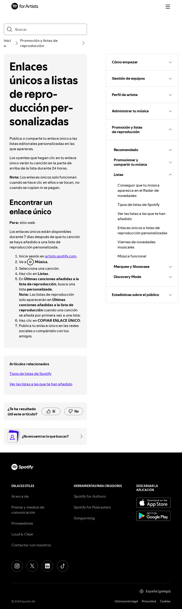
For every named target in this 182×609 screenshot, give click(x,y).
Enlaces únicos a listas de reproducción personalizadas (142, 230)
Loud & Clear (22, 534)
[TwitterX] (32, 566)
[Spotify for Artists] (24, 7)
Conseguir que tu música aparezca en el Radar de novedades (138, 190)
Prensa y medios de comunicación (27, 510)
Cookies (165, 601)
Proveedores (22, 523)
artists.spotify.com (60, 256)
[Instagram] (17, 566)
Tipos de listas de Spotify (30, 373)
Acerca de (20, 496)
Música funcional (132, 256)
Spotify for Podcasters (92, 507)
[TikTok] (62, 566)
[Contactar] (80, 436)
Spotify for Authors (90, 496)
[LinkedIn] (47, 566)
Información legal (126, 601)
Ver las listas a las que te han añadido (40, 384)
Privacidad (149, 601)
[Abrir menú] (168, 6)
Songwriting (84, 518)
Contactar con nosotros (31, 545)
